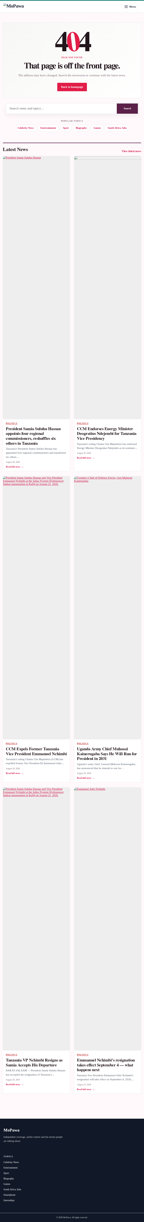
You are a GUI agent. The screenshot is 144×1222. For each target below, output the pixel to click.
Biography (81, 128)
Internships (9, 1200)
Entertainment (48, 128)
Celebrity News (26, 128)
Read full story (15, 466)
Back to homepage (72, 86)
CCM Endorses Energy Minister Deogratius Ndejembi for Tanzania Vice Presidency (106, 433)
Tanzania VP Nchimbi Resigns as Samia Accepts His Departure (34, 1062)
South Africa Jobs (117, 128)
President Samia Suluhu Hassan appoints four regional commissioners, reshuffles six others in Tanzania (33, 435)
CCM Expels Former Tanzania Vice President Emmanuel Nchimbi (36, 751)
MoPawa (11, 1130)
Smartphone (9, 1195)
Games (97, 128)
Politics (11, 423)
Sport (66, 128)
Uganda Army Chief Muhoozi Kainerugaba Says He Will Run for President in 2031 (107, 753)
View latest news (131, 151)
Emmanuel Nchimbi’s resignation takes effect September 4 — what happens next (106, 1065)
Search (127, 108)
